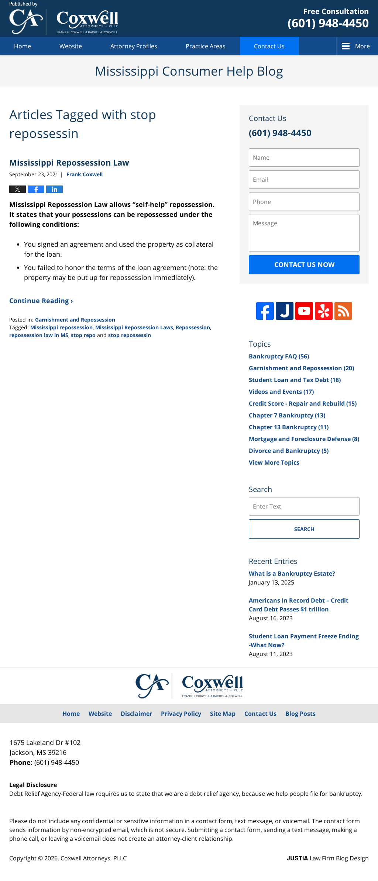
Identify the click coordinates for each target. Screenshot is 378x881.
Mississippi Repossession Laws (134, 327)
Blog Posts (300, 714)
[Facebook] (265, 311)
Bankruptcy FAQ (279, 356)
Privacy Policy (181, 714)
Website (70, 46)
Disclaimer (136, 714)
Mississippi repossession (61, 327)
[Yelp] (324, 311)
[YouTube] (304, 311)
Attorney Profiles (133, 46)
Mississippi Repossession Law (69, 162)
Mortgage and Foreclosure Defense (304, 439)
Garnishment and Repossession (75, 319)
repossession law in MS (38, 335)
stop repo (83, 335)
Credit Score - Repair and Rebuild (303, 403)
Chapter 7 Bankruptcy (287, 415)
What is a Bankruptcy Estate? (292, 573)
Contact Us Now (304, 264)
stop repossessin (129, 335)
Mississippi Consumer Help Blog (63, 18)
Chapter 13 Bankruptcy (289, 427)
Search (304, 529)
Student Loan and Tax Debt (295, 380)
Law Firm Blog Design (328, 858)
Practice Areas (206, 46)
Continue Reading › (41, 300)
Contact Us (269, 46)
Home (22, 46)
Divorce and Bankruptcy (289, 451)
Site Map (223, 714)
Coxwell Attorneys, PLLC (94, 858)
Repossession (193, 327)
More (362, 46)
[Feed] (343, 311)
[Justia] (284, 311)
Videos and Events (281, 392)
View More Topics (274, 462)
